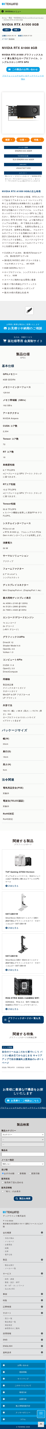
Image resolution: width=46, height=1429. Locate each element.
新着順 (23, 1173)
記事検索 (7, 1306)
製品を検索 (24, 1198)
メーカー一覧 (10, 1268)
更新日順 (35, 1173)
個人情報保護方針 (23, 1406)
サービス (7, 1273)
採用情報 (7, 1333)
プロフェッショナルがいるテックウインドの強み (23, 1107)
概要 (7, 139)
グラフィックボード (22, 176)
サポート (7, 1313)
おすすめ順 (9, 1173)
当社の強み (9, 1238)
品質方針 (23, 1399)
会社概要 (7, 1232)
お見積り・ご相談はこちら (25, 1100)
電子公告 (8, 1254)
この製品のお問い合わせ (25, 69)
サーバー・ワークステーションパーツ (18, 179)
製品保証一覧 (10, 1321)
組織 (7, 1248)
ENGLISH (8, 1346)
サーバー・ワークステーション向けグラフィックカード (22, 180)
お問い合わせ (23, 1365)
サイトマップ (23, 1378)
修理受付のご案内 (12, 1328)
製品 (5, 1259)
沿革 (7, 1251)
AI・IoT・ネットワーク (14, 1285)
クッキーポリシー (23, 1412)
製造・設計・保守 (12, 1282)
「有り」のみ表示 (12, 1191)
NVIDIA (11, 39)
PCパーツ (8, 176)
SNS (5, 1339)
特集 (15, 30)
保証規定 (8, 1325)
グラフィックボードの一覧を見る (24, 1019)
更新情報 (23, 1372)
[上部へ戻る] (41, 1424)
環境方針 (23, 1392)
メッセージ (9, 1241)
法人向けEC (10, 1289)
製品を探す (9, 1265)
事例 (5, 1294)
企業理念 (8, 1244)
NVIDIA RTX (36, 176)
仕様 (6, 30)
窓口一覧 (8, 1318)
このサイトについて (23, 1385)
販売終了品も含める (13, 1182)
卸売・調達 (9, 1279)
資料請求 (7, 1352)
